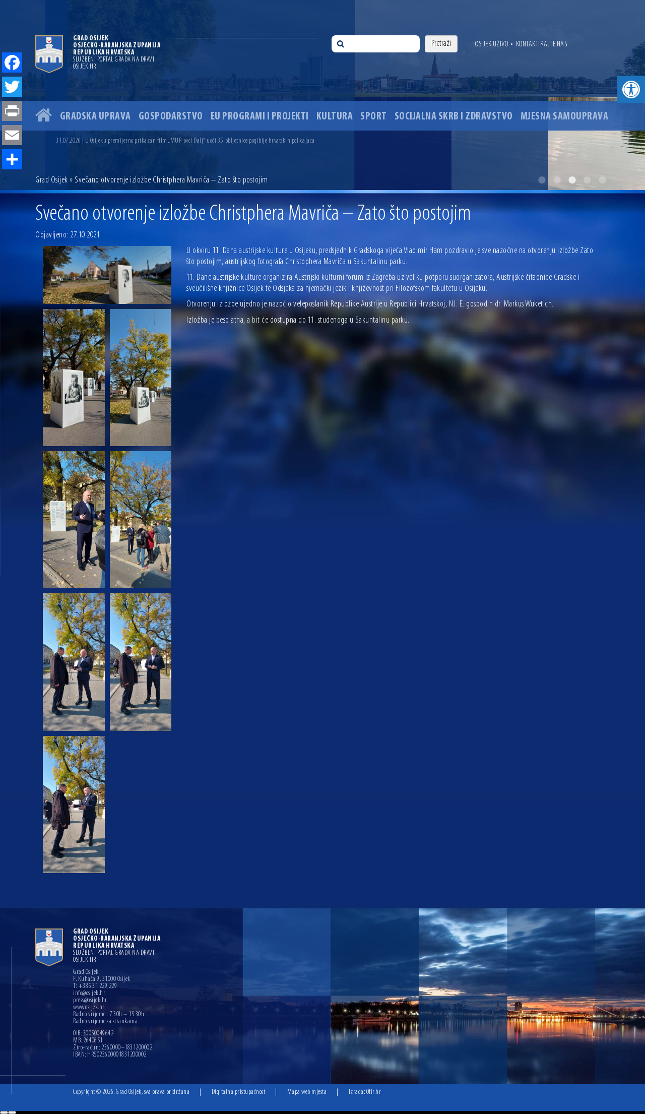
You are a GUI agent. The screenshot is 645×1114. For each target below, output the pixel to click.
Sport (373, 116)
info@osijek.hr (89, 993)
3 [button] (572, 180)
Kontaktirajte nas (541, 44)
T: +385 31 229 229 (95, 986)
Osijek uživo (491, 44)
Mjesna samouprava (565, 116)
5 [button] (602, 180)
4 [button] (587, 180)
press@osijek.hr (90, 1000)
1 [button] (542, 180)
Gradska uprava (95, 116)
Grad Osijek (51, 180)
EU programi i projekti (260, 116)
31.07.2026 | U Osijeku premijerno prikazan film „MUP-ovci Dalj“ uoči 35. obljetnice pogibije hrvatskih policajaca (185, 141)
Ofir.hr (373, 1092)
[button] (631, 89)
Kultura (334, 116)
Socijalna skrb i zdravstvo (454, 116)
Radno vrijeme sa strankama (105, 1021)
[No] (12, 1112)
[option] (322, 95)
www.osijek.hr (89, 1007)
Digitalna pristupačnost (239, 1092)
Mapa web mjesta (307, 1092)
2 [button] (557, 180)
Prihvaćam (4, 1112)
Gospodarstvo (171, 116)
